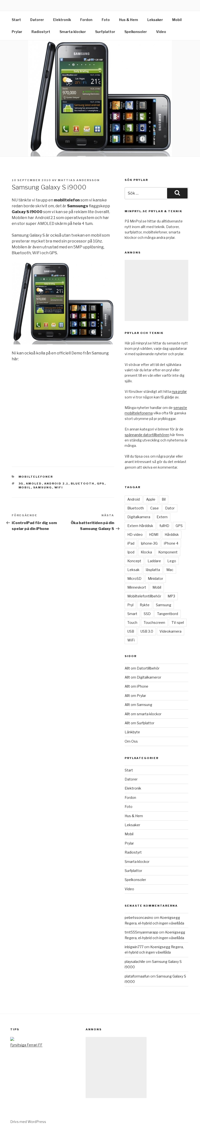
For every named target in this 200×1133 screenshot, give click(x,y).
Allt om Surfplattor (139, 723)
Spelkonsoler (135, 32)
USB (130, 631)
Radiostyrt (40, 32)
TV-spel (177, 622)
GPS (101, 483)
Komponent (168, 552)
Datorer (37, 20)
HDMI (153, 534)
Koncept (134, 561)
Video (161, 32)
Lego (171, 561)
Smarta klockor (73, 32)
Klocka (146, 552)
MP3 (171, 596)
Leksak (133, 570)
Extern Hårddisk (140, 526)
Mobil (177, 20)
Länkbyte (132, 732)
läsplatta (153, 570)
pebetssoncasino (139, 917)
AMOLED (34, 483)
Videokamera (170, 631)
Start (16, 20)
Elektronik (62, 20)
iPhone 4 (171, 543)
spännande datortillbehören (147, 435)
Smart (132, 614)
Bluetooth (83, 483)
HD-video (135, 534)
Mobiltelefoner (36, 476)
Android (133, 499)
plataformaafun (137, 976)
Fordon (86, 20)
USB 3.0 (146, 631)
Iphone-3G (149, 543)
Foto (106, 20)
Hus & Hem (128, 20)
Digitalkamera (138, 517)
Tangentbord (167, 614)
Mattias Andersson (79, 180)
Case (154, 508)
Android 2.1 (56, 483)
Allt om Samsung (138, 705)
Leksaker (155, 20)
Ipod (130, 552)
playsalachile (135, 961)
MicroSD (134, 578)
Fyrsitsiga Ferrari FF (26, 1045)
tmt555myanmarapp (141, 932)
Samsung (42, 487)
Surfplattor (105, 32)
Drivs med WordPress (28, 1122)
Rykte (145, 605)
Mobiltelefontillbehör (144, 596)
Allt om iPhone (136, 686)
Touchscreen (154, 622)
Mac (169, 570)
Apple (150, 499)
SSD (147, 614)
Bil (164, 499)
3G (21, 483)
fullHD (164, 526)
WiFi (58, 487)
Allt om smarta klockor (143, 714)
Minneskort (136, 587)
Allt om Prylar (135, 695)
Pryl (130, 605)
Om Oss (131, 741)
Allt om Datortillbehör (142, 668)
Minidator (155, 578)
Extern (162, 517)
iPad (130, 543)
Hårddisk (172, 534)
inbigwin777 (134, 947)
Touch (132, 622)
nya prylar (179, 391)
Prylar (17, 32)
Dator (170, 508)
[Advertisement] (156, 290)
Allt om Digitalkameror (143, 677)
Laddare (154, 561)
